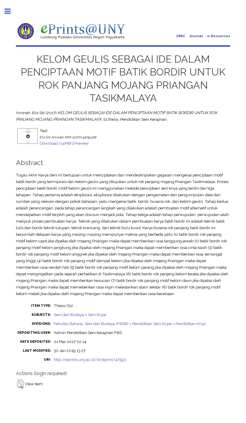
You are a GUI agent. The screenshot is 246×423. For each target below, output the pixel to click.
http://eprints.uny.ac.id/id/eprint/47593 (90, 359)
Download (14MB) (56, 143)
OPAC (180, 36)
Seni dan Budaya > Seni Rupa (80, 314)
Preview (81, 143)
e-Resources (218, 36)
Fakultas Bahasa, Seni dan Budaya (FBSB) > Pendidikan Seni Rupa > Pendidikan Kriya (130, 323)
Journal (196, 36)
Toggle (11, 11)
